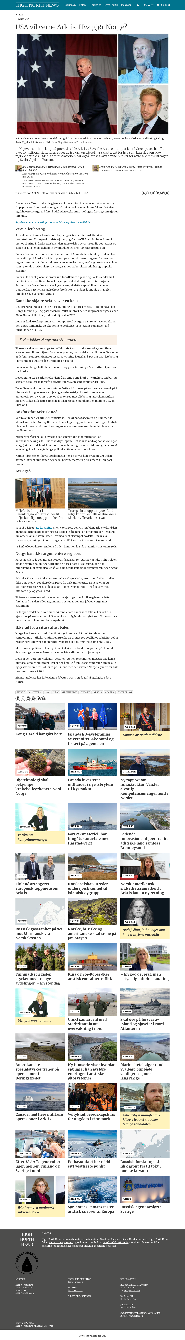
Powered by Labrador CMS (92, 1336)
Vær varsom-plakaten (61, 1242)
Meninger (126, 5)
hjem (56, 692)
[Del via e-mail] (158, 193)
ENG (167, 5)
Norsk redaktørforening (116, 1242)
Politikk (83, 5)
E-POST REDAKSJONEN (79, 1296)
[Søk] (138, 5)
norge (21, 692)
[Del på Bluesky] (167, 193)
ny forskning (44, 527)
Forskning (95, 5)
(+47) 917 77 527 (75, 1290)
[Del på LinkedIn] (153, 193)
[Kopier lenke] (162, 193)
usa (47, 692)
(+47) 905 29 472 (132, 1290)
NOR (159, 5)
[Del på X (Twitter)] (148, 193)
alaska (109, 692)
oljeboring (125, 692)
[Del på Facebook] (144, 193)
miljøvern (34, 692)
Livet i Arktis (111, 5)
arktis (98, 692)
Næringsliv (70, 5)
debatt (85, 692)
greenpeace (69, 692)
